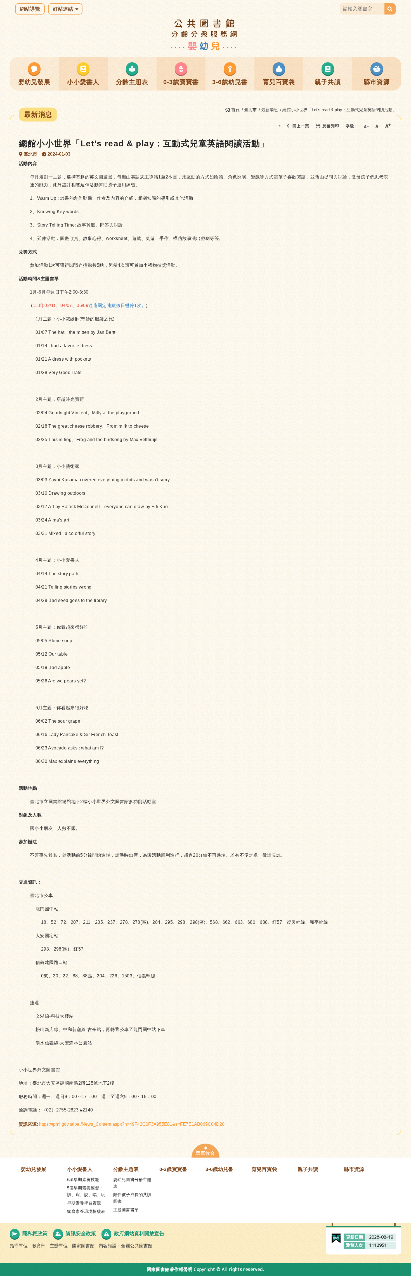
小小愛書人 (80, 1169)
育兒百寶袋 (264, 1169)
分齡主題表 (126, 1169)
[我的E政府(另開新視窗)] (336, 1236)
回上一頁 (300, 125)
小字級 (366, 126)
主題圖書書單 (126, 1209)
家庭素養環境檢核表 (86, 1211)
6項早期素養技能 (83, 1179)
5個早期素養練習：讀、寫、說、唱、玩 (86, 1191)
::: (11, 9)
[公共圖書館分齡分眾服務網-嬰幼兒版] (205, 34)
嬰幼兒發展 (33, 1169)
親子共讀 (308, 1169)
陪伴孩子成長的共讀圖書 (132, 1198)
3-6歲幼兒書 (219, 1169)
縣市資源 (354, 1169)
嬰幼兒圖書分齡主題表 (132, 1183)
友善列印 (330, 125)
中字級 (376, 126)
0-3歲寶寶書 (173, 1169)
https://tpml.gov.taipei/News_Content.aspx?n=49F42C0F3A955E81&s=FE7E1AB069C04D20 (132, 1124)
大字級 (387, 126)
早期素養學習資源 (84, 1203)
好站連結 (63, 9)
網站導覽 (30, 9)
